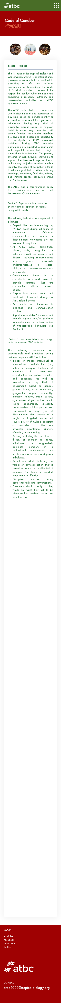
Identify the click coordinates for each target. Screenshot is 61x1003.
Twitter (7, 947)
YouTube (8, 936)
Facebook (9, 939)
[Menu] (56, 5)
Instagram (9, 943)
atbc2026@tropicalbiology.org (27, 987)
